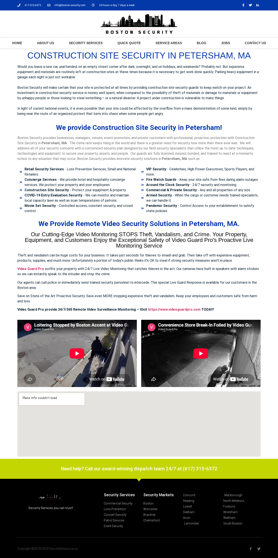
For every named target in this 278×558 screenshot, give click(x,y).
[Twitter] (250, 5)
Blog (201, 43)
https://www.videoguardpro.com (174, 309)
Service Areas (169, 43)
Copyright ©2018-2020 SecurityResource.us (47, 548)
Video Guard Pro (30, 269)
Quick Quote (129, 43)
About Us (45, 43)
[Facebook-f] (243, 5)
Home (17, 43)
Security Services (86, 43)
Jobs (225, 43)
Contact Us (255, 43)
